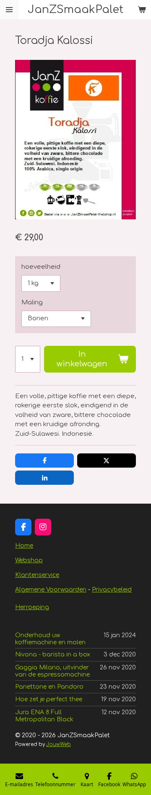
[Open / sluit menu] (9, 9)
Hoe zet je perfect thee (48, 699)
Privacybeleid (112, 590)
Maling (32, 302)
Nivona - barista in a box (52, 654)
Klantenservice (37, 575)
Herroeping (32, 607)
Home (24, 546)
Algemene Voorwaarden (50, 590)
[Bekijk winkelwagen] (142, 9)
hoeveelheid (40, 266)
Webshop (29, 560)
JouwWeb (58, 744)
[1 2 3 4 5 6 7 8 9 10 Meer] (27, 359)
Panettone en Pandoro (49, 687)
